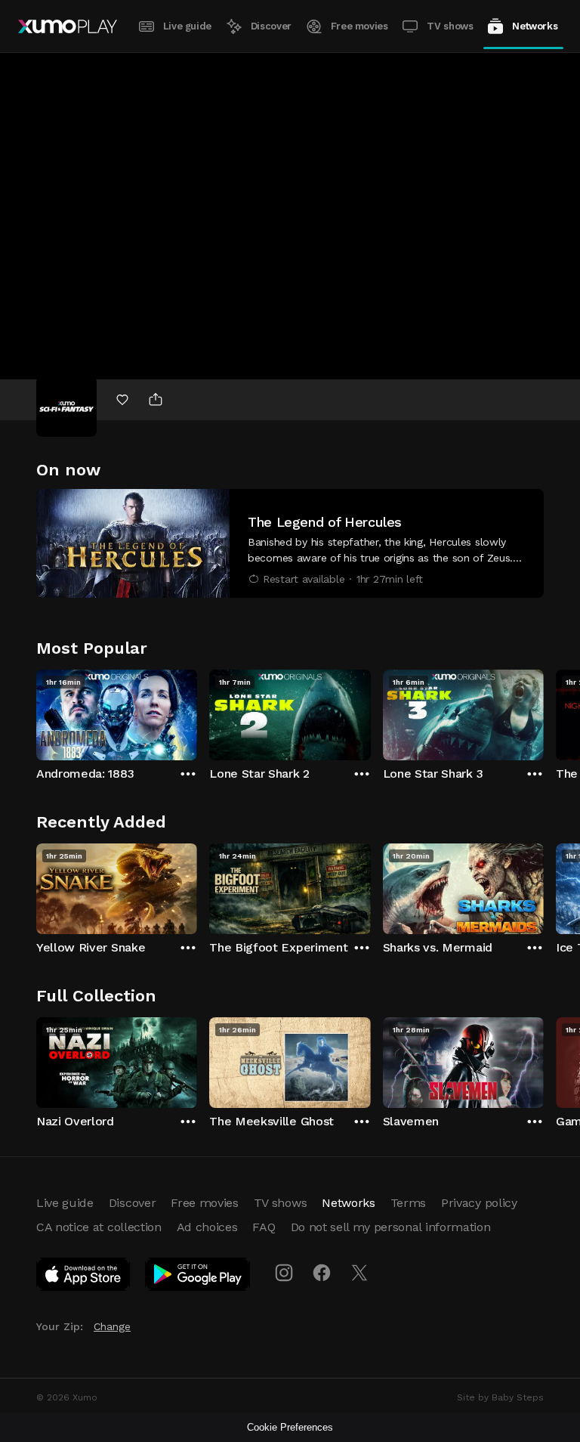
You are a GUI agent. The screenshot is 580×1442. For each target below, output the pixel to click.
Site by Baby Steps (500, 1397)
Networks (534, 26)
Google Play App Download (198, 1277)
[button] (290, 543)
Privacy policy (479, 1203)
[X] (359, 1272)
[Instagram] (284, 1272)
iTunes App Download (84, 1277)
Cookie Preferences (290, 1427)
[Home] (67, 26)
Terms (408, 1203)
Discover (271, 26)
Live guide (187, 26)
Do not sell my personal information (391, 1227)
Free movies (359, 26)
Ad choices (207, 1227)
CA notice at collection (99, 1227)
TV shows (450, 26)
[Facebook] (321, 1272)
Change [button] (112, 1326)
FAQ (263, 1227)
